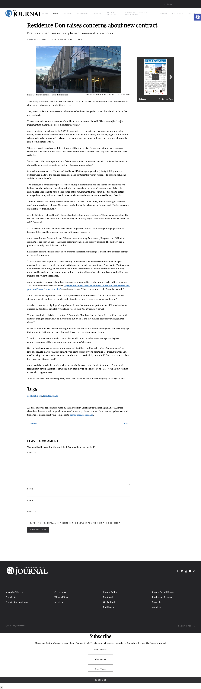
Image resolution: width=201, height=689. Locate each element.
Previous (33, 423)
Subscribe (157, 602)
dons (39, 395)
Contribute (10, 597)
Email (31, 500)
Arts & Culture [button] (111, 13)
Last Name (100, 669)
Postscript (178, 13)
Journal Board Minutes (163, 592)
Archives (58, 602)
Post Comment (38, 530)
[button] (197, 17)
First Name (100, 659)
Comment (32, 453)
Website (31, 512)
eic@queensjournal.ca (81, 414)
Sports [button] (164, 13)
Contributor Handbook (16, 602)
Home (45, 13)
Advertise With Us (14, 592)
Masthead (108, 597)
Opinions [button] (98, 13)
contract (31, 395)
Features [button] (67, 13)
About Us (156, 606)
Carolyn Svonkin (36, 39)
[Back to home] (23, 13)
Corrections (60, 592)
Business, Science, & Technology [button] (136, 13)
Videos (192, 13)
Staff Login (108, 606)
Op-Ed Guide (109, 602)
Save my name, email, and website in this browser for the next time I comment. (75, 523)
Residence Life (50, 395)
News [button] (55, 13)
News (81, 39)
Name (31, 489)
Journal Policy (110, 592)
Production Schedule (162, 597)
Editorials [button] (83, 13)
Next (126, 423)
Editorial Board (61, 597)
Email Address (100, 649)
